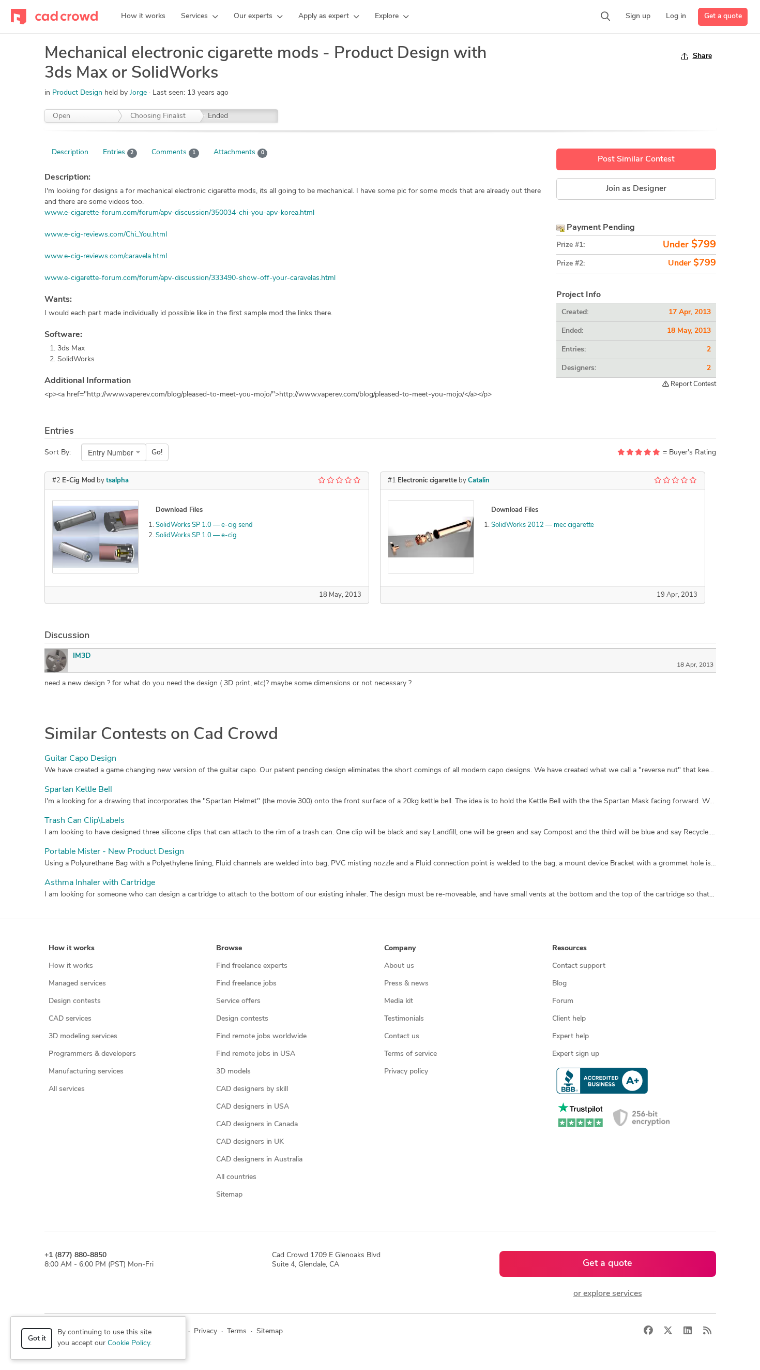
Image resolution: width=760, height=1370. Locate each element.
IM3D (82, 656)
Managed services (77, 984)
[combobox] (113, 452)
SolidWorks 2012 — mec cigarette (542, 525)
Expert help (570, 1036)
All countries (236, 1177)
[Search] (605, 16)
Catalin (479, 480)
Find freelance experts (251, 966)
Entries (118, 152)
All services (67, 1089)
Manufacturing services (86, 1072)
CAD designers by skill (252, 1089)
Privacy (205, 1331)
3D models (233, 1072)
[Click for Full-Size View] (95, 536)
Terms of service (410, 1054)
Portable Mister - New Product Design (114, 852)
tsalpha (117, 480)
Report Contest (692, 384)
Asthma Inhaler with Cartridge (99, 883)
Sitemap (229, 1195)
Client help (569, 1019)
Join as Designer (636, 189)
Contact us (401, 1036)
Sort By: (57, 452)
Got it (37, 1339)
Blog (559, 984)
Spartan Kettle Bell (78, 790)
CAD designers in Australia (259, 1159)
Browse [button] (229, 948)
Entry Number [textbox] (110, 452)
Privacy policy (406, 1072)
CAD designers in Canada (257, 1124)
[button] (199, 16)
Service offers (238, 1001)
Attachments (239, 152)
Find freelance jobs (246, 984)
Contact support (578, 966)
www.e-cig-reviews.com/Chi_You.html (105, 235)
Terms (237, 1331)
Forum (562, 1001)
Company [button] (400, 948)
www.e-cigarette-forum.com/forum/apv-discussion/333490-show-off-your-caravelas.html (190, 278)
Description (70, 152)
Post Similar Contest (636, 159)
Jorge (139, 93)
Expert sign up (575, 1054)
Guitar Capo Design (80, 759)
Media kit (398, 1001)
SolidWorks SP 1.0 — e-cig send (204, 525)
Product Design (77, 93)
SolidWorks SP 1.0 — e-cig (196, 535)
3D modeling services (83, 1036)
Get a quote (723, 16)
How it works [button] (72, 948)
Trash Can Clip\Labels (84, 821)
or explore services (607, 1294)
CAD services (70, 1019)
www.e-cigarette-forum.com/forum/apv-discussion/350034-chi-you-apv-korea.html (179, 213)
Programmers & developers (92, 1054)
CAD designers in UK (250, 1142)
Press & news (406, 984)
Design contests (75, 1001)
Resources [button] (569, 948)
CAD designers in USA (252, 1107)
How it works (71, 966)
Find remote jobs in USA (255, 1054)
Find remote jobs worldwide (261, 1036)
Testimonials (404, 1019)
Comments (173, 152)
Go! (156, 452)
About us (399, 966)
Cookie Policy (129, 1343)
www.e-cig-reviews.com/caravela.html (105, 256)
